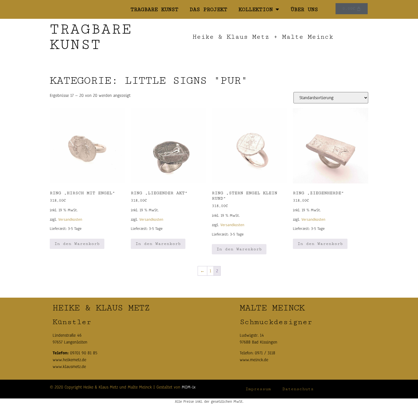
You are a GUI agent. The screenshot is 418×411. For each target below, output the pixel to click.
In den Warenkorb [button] (77, 243)
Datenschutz (298, 389)
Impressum (258, 389)
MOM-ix (189, 387)
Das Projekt (208, 9)
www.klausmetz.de (69, 366)
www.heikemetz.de (69, 360)
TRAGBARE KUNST (154, 9)
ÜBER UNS (304, 9)
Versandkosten (70, 219)
